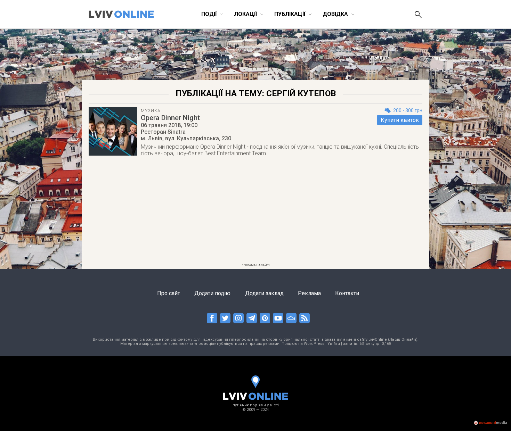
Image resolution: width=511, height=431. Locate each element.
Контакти (347, 293)
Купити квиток (400, 120)
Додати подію (212, 293)
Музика (150, 110)
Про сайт (168, 293)
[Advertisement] (255, 212)
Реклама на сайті (256, 265)
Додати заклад (264, 293)
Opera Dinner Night (170, 118)
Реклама (309, 293)
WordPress (314, 343)
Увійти (333, 343)
